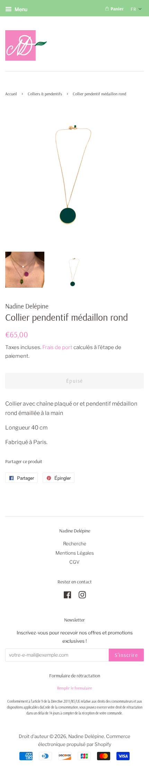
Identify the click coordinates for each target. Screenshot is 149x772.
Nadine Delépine (86, 736)
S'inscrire (126, 655)
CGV (74, 562)
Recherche (74, 543)
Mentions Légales (74, 553)
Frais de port (57, 347)
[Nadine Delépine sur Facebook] (67, 596)
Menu (20, 9)
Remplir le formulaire (74, 688)
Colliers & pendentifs (45, 93)
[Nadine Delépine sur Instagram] (82, 596)
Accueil (11, 93)
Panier (116, 9)
